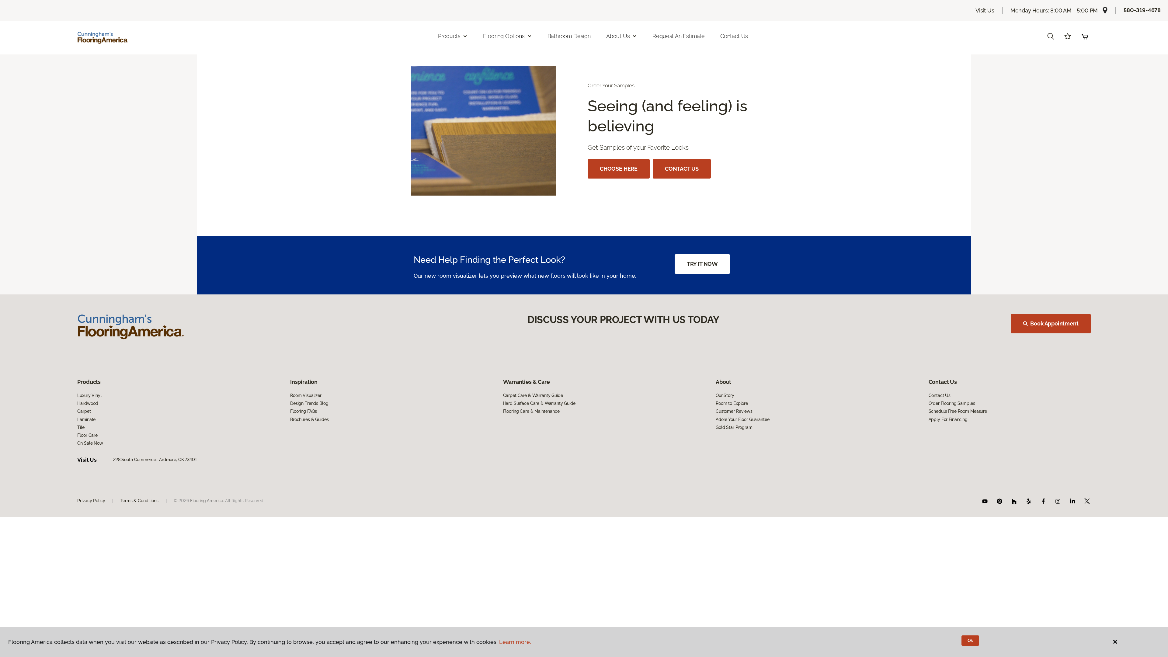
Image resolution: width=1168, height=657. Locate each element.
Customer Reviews (734, 411)
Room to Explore (732, 403)
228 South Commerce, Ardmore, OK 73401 (155, 459)
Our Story (725, 395)
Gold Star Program (734, 427)
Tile (80, 427)
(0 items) (1084, 36)
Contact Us (734, 36)
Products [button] (449, 36)
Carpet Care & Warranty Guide (533, 395)
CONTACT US (682, 168)
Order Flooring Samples (952, 403)
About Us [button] (618, 36)
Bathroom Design (569, 36)
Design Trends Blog (309, 403)
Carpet (84, 411)
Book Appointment (1054, 323)
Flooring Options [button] (503, 36)
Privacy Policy (91, 500)
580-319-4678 (1142, 10)
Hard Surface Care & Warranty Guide (539, 403)
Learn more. (515, 642)
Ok (970, 640)
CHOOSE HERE (619, 168)
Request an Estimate (678, 36)
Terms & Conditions (139, 500)
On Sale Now (90, 443)
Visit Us (984, 10)
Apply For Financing (948, 419)
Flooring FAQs (303, 411)
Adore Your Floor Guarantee (742, 419)
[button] (1051, 36)
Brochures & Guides (309, 419)
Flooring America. (207, 500)
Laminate (86, 419)
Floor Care (87, 435)
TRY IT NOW (702, 264)
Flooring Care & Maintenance (531, 411)
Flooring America (407, 66)
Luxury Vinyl (89, 395)
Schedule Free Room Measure (958, 411)
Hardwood (87, 403)
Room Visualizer (306, 395)
